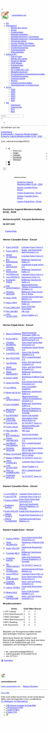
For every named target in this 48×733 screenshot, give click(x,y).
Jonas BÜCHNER (11, 368)
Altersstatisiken (17, 52)
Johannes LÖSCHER (11, 419)
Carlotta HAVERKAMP (12, 597)
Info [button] (7, 103)
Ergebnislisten (17, 32)
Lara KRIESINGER (12, 578)
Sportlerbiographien (19, 48)
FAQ (13, 109)
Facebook (17, 157)
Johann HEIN (12, 378)
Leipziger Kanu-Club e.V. (32, 247)
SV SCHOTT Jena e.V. (32, 423)
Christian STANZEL (10, 348)
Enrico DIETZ (12, 251)
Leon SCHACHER (11, 315)
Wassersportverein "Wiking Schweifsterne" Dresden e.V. (32, 287)
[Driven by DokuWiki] (7, 715)
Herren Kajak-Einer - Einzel (29, 193)
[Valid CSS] (11, 712)
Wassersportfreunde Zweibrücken (30, 427)
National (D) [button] (11, 54)
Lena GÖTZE (11, 497)
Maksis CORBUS (13, 458)
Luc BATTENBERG (13, 434)
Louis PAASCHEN (11, 271)
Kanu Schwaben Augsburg (29, 388)
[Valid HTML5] (12, 710)
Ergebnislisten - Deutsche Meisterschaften (19, 134)
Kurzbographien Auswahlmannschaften (28, 74)
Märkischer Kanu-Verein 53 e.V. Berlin (32, 293)
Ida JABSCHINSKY (13, 565)
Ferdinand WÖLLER (10, 476)
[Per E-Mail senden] (9, 162)
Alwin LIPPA (11, 303)
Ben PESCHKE (13, 358)
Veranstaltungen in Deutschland (25, 85)
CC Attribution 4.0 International (14, 701)
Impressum (15, 105)
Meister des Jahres (19, 28)
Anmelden (8, 660)
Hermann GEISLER (10, 293)
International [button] (11, 26)
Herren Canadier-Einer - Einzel (27, 188)
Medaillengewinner (19, 72)
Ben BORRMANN (12, 261)
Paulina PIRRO (11, 500)
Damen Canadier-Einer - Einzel (28, 197)
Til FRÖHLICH (12, 274)
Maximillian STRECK (11, 411)
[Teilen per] (9, 148)
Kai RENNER (12, 416)
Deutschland (6, 132)
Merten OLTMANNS (11, 256)
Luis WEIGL (11, 388)
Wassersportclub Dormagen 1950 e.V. (31, 334)
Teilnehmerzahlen (18, 41)
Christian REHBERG (11, 344)
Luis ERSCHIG (12, 353)
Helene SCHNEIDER (11, 520)
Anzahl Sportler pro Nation (22, 43)
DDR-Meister (16, 63)
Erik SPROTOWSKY (13, 287)
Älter (13, 101)
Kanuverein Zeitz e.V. (31, 277)
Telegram (17, 160)
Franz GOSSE (12, 247)
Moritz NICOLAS (13, 393)
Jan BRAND (11, 363)
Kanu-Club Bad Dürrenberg (28, 308)
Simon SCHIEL (12, 383)
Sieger (14, 30)
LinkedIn (16, 155)
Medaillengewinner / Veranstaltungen (27, 39)
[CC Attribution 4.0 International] (5, 693)
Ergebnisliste (11, 231)
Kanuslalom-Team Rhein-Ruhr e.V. (30, 419)
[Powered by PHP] (14, 708)
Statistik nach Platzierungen (23, 45)
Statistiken (15, 67)
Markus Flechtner (30, 686)
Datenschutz (16, 107)
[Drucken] (9, 164)
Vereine (14, 81)
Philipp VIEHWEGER (12, 439)
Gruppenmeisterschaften (21, 83)
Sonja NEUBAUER (11, 543)
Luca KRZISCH (13, 277)
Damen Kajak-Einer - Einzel (29, 201)
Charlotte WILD (12, 553)
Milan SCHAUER (13, 454)
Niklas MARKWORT (12, 373)
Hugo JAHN (11, 298)
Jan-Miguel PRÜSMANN (12, 444)
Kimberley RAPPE (9, 506)
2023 (13, 96)
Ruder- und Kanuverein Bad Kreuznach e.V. (32, 251)
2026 (13, 90)
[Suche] (2, 118)
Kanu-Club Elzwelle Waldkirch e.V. (30, 353)
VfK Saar (25, 311)
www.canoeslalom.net (10, 686)
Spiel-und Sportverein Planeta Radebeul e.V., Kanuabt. (32, 410)
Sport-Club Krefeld (30, 416)
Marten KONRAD (13, 334)
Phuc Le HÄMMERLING (12, 471)
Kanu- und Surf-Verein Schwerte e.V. (31, 363)
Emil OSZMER (12, 405)
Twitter (16, 153)
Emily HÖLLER (11, 511)
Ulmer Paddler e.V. (30, 315)
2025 (13, 92)
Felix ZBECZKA (13, 308)
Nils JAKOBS (12, 311)
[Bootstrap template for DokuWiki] (21, 705)
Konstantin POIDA (10, 281)
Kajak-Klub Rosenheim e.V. (31, 511)
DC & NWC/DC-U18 (20, 70)
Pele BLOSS (11, 423)
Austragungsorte (18, 50)
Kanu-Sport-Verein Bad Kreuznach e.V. (32, 344)
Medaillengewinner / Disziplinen (25, 37)
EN (7, 23)
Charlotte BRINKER (10, 583)
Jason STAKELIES (11, 462)
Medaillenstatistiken (19, 34)
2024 (13, 94)
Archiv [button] (8, 87)
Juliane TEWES (8, 515)
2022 (13, 98)
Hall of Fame (16, 56)
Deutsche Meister (18, 61)
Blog (13, 112)
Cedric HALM (12, 427)
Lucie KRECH (11, 494)
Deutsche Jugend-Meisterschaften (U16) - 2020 (21, 136)
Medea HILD (11, 592)
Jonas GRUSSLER (11, 266)
